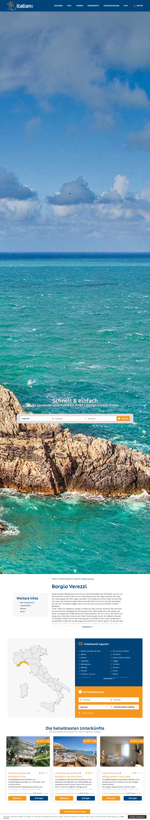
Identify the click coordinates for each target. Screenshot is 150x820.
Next (46, 751)
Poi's (126, 6)
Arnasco (84, 670)
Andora (83, 657)
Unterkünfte (93, 6)
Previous (10, 751)
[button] (34, 418)
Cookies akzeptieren (137, 817)
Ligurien (77, 579)
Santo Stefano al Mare (121, 657)
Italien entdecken (111, 6)
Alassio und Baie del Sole (90, 651)
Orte (69, 6)
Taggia (115, 661)
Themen (79, 6)
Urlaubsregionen (65, 579)
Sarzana (116, 667)
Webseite (17, 798)
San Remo (117, 654)
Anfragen (39, 798)
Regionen (58, 6)
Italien (54, 579)
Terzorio (116, 664)
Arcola (115, 670)
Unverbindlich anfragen (75, 811)
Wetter (139, 6)
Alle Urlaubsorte (27, 602)
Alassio (83, 654)
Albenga (84, 667)
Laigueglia (85, 661)
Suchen (124, 418)
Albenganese (86, 664)
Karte (22, 611)
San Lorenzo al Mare (121, 651)
